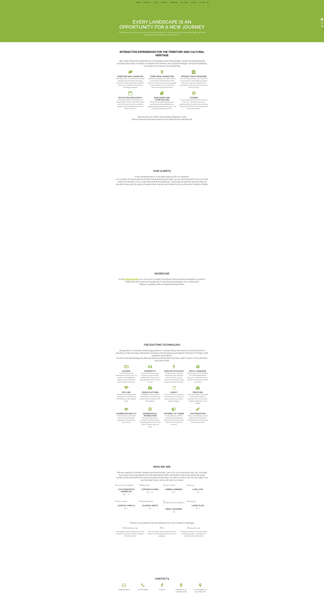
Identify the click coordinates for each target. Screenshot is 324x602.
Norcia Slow (74, 309)
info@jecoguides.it (124, 589)
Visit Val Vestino (195, 303)
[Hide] (323, 29)
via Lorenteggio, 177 (200, 589)
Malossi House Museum (112, 305)
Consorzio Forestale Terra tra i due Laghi (155, 313)
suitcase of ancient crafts (21, 309)
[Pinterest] (322, 26)
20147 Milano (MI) (200, 592)
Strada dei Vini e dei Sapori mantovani (306, 322)
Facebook (162, 589)
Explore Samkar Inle (308, 302)
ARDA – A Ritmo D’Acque (281, 304)
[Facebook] (322, 19)
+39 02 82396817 (143, 589)
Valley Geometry (241, 305)
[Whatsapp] (322, 23)
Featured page (131, 279)
